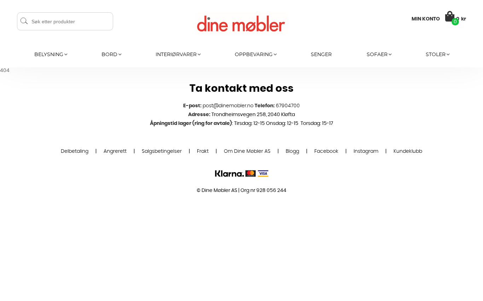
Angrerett (115, 151)
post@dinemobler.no (228, 105)
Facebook (326, 151)
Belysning (48, 54)
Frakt (203, 151)
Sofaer (377, 54)
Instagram (366, 151)
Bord (109, 54)
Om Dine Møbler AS (247, 151)
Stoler (436, 54)
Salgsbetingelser (162, 151)
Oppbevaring (254, 54)
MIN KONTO (426, 19)
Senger (321, 54)
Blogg (292, 151)
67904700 (288, 105)
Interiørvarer (176, 54)
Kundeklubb (408, 151)
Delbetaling (74, 151)
